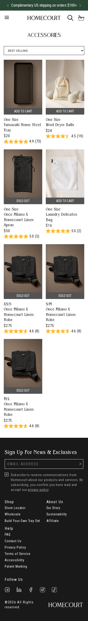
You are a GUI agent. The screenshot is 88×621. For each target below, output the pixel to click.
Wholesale (13, 514)
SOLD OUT (23, 201)
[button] (7, 5)
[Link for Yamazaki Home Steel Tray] (23, 103)
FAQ (8, 534)
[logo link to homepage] (44, 18)
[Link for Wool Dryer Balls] (65, 103)
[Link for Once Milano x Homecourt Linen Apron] (23, 195)
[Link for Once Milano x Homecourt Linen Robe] (23, 289)
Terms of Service (17, 554)
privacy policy (38, 490)
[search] (70, 17)
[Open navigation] (12, 18)
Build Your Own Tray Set (22, 521)
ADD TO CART (23, 111)
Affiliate (52, 521)
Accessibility (14, 560)
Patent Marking (16, 566)
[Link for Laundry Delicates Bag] (65, 195)
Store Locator (15, 508)
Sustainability (56, 514)
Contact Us (13, 541)
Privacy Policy (15, 547)
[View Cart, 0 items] (81, 17)
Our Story (53, 508)
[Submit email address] (80, 464)
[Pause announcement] (71, 5)
